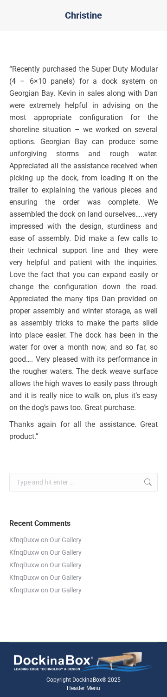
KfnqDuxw (24, 540)
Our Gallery (66, 540)
